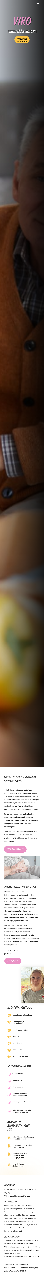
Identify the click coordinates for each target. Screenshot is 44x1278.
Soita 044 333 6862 (15, 849)
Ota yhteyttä (12, 960)
